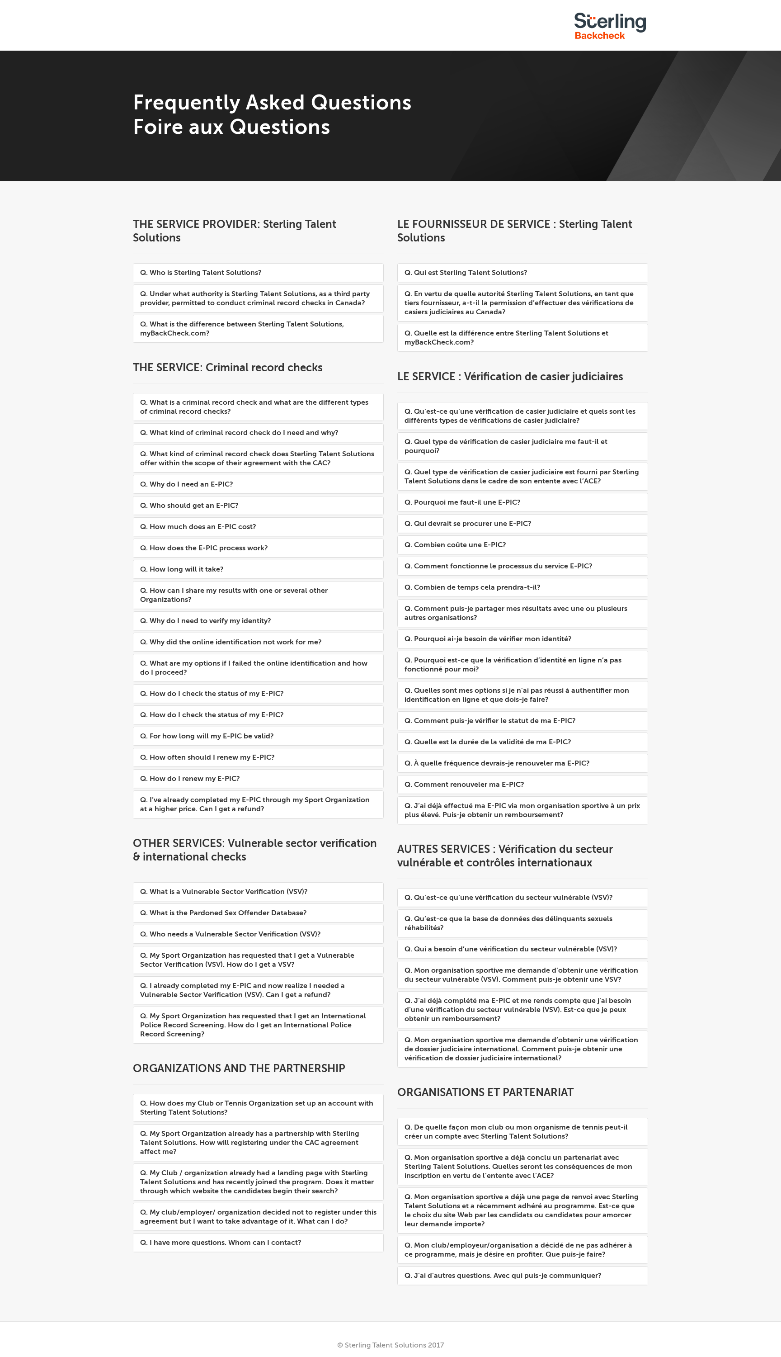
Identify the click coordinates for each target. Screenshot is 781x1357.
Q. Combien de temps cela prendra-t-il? (473, 587)
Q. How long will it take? (182, 569)
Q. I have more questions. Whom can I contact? (220, 1243)
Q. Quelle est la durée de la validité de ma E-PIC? (488, 742)
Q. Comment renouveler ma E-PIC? (464, 784)
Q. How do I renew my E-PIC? (190, 779)
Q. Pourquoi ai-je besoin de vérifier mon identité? (488, 639)
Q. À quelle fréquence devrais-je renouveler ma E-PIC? (497, 763)
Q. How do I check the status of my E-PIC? (212, 694)
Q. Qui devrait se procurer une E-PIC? (468, 524)
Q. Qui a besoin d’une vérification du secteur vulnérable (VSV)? (511, 949)
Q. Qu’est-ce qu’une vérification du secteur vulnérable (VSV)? (509, 898)
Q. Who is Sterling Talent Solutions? (201, 273)
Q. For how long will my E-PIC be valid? (207, 736)
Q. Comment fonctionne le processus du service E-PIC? (499, 566)
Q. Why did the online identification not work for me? (231, 642)
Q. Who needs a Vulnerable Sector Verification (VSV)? (230, 934)
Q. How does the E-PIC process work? (204, 548)
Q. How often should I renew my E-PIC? (207, 757)
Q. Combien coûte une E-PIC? (455, 545)
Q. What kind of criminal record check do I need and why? (239, 433)
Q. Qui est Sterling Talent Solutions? (466, 273)
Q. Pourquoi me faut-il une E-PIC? (463, 502)
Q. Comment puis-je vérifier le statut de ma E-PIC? (490, 721)
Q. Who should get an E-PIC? (189, 505)
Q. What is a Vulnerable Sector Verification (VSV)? (224, 892)
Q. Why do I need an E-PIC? (186, 484)
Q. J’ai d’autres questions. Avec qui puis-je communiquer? (503, 1276)
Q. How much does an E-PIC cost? (198, 527)
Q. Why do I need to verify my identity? (205, 621)
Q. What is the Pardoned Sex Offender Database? (223, 913)
